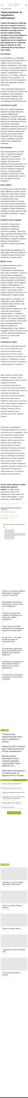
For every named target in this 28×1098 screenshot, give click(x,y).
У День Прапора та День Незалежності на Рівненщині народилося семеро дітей (13, 628)
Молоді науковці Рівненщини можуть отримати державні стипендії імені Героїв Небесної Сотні (11, 761)
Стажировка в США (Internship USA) (13, 951)
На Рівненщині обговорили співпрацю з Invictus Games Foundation (12, 677)
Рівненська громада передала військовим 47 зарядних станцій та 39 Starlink (13, 593)
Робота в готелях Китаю (11, 929)
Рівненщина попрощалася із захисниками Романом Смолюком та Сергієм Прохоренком (13, 665)
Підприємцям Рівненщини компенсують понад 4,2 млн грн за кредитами (12, 604)
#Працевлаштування (5, 512)
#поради (13, 512)
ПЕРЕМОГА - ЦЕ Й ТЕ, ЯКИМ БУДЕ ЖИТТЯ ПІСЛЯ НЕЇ (12, 883)
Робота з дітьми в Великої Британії (12, 906)
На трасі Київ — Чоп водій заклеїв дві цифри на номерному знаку (11, 639)
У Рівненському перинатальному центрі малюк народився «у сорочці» (12, 738)
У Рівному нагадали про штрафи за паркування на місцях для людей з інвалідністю (12, 616)
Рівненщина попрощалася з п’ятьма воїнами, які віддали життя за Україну (14, 773)
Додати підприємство (14, 813)
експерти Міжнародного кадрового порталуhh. (11, 508)
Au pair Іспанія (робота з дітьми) (11, 974)
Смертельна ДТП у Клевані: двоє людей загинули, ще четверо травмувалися (13, 748)
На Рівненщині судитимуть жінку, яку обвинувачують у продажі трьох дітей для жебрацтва (12, 651)
